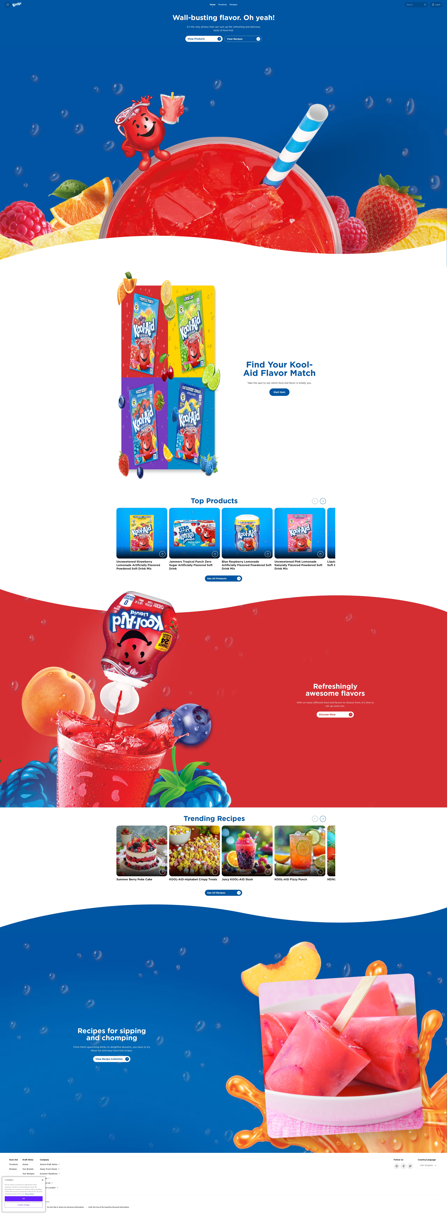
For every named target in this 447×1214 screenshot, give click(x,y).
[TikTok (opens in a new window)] (410, 1166)
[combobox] (414, 4)
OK (23, 1198)
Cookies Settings (24, 1205)
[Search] (425, 4)
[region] (24, 1194)
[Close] (42, 1180)
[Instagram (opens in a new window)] (397, 1166)
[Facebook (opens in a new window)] (403, 1166)
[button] (8, 5)
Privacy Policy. (29, 1194)
